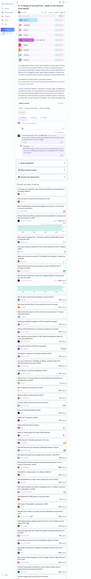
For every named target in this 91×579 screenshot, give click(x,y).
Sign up (7, 30)
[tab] (22, 118)
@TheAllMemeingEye (29, 148)
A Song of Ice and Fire (31, 108)
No (60, 20)
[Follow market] (60, 2)
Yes (57, 20)
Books (21, 108)
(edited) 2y (53, 135)
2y (32, 146)
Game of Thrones (44, 108)
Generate (60, 103)
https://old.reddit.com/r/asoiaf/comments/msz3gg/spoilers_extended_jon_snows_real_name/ (41, 83)
